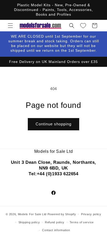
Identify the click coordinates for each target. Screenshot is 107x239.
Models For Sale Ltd (32, 214)
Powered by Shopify (62, 214)
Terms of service (82, 222)
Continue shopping (53, 124)
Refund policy (54, 222)
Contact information (56, 230)
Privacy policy (91, 214)
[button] (10, 25)
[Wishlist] (83, 25)
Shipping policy (29, 222)
